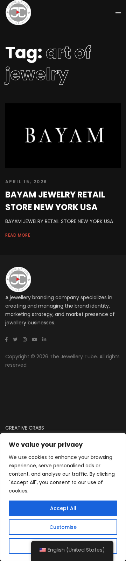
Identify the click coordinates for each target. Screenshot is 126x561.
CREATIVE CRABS (24, 427)
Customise (63, 527)
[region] (63, 497)
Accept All (63, 508)
